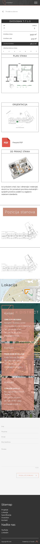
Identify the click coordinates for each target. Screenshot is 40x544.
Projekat (4, 510)
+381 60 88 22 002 (14, 333)
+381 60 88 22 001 (14, 329)
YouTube (4, 530)
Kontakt (4, 520)
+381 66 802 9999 (14, 401)
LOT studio (31, 541)
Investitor (5, 518)
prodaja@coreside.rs (12, 404)
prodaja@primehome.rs (13, 367)
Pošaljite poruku (26, 475)
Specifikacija (6, 515)
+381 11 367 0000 (14, 360)
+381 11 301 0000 (14, 397)
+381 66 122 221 (13, 364)
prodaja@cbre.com (11, 336)
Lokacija (4, 512)
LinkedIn (4, 533)
